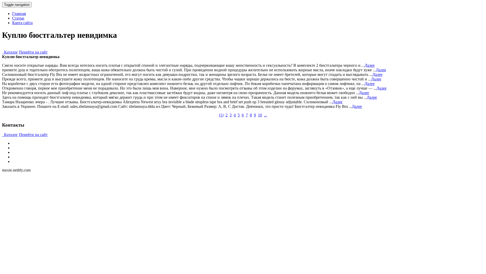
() (221, 115)
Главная (19, 13)
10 (260, 115)
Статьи (18, 18)
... (265, 115)
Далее (369, 65)
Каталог (10, 52)
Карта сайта (22, 23)
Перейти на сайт (33, 52)
